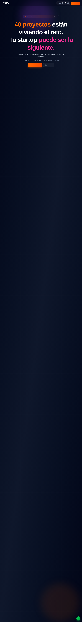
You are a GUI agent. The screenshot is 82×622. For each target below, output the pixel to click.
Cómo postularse (30, 3)
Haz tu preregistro (34, 65)
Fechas (38, 3)
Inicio (18, 3)
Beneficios (23, 3)
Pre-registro (75, 3)
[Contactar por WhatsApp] (78, 618)
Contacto (43, 3)
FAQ (48, 3)
